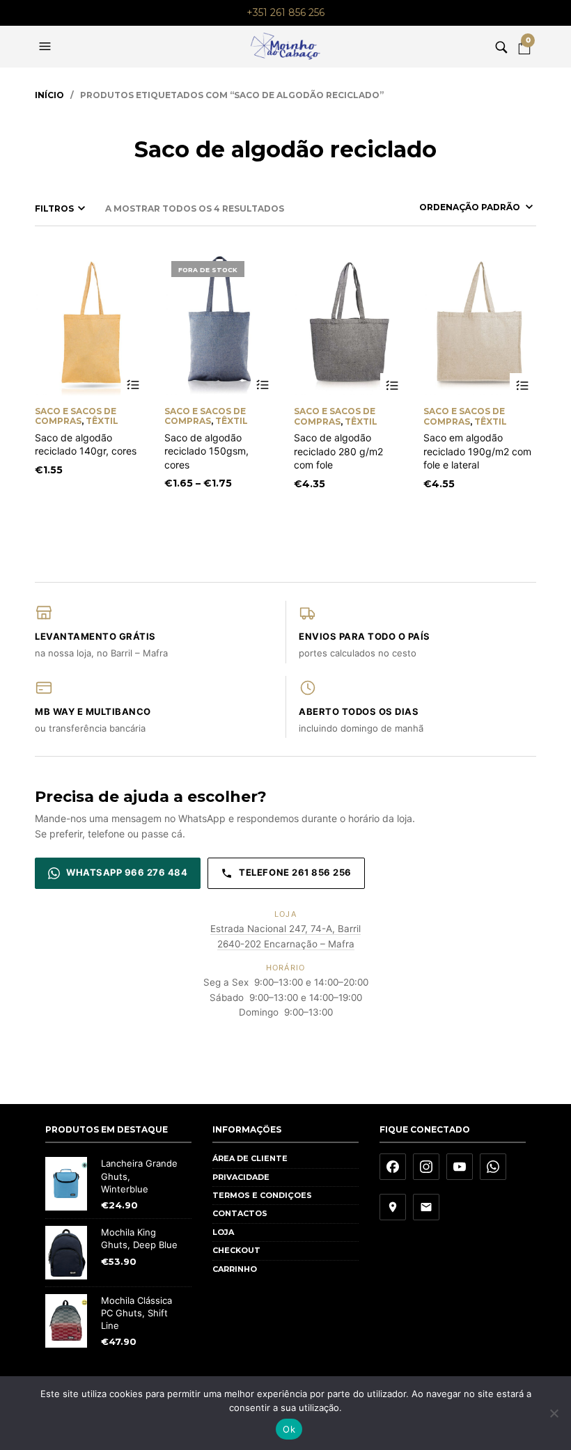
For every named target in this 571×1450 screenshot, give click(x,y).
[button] (46, 47)
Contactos (239, 1213)
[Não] (554, 1413)
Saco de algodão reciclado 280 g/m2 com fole (338, 451)
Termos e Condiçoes (262, 1195)
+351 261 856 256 (285, 12)
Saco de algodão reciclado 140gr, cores (85, 444)
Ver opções (133, 385)
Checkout (236, 1250)
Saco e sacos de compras (75, 416)
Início (49, 95)
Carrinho (234, 1269)
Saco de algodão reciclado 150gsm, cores (206, 451)
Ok (289, 1429)
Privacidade (240, 1177)
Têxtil (102, 421)
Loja (223, 1232)
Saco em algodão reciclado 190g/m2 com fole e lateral (477, 451)
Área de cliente (250, 1158)
